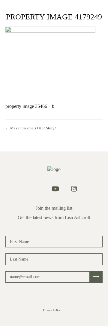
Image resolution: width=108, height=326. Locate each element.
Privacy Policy (52, 310)
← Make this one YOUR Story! (30, 128)
